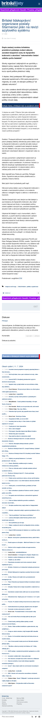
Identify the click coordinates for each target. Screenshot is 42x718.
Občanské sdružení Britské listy (21, 711)
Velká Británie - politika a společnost (28, 286)
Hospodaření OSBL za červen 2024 (18, 419)
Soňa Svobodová (12, 555)
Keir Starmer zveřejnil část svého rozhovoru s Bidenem (23, 658)
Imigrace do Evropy (10, 286)
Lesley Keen (12, 394)
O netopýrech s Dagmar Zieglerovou (28, 555)
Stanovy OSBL (20, 698)
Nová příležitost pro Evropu (16, 522)
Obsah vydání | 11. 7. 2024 (12, 366)
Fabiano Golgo (13, 409)
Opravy (4, 702)
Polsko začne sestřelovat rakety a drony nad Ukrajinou (24, 478)
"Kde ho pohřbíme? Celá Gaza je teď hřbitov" (21, 515)
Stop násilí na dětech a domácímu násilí (20, 436)
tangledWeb (20, 394)
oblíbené (37, 336)
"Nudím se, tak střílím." (14, 560)
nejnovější (29, 336)
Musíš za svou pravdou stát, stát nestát (28, 406)
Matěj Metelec (13, 401)
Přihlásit (5, 321)
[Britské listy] (21, 106)
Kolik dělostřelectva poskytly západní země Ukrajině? (23, 606)
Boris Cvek (12, 416)
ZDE (20, 278)
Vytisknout (7, 293)
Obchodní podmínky (7, 706)
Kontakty (4, 700)
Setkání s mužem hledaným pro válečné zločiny (21, 557)
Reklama (4, 704)
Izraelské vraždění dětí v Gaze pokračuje (19, 656)
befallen (19, 535)
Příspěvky (19, 704)
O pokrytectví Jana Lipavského (17, 426)
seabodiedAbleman (21, 552)
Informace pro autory (22, 702)
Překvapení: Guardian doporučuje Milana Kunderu (22, 431)
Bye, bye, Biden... (22, 409)
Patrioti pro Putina (21, 416)
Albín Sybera (11, 683)
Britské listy (17, 4)
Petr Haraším (12, 406)
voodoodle (19, 671)
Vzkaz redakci (20, 700)
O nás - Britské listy (7, 698)
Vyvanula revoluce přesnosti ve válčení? (19, 609)
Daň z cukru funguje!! (15, 429)
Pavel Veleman (13, 389)
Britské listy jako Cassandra (17, 434)
